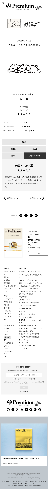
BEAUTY (7, 314)
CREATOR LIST (8, 290)
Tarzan (20, 483)
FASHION (8, 302)
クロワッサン (25, 481)
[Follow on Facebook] (39, 409)
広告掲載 (7, 283)
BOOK (6, 334)
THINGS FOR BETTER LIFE (30, 272)
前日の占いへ (12, 198)
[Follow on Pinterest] (35, 409)
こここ (30, 483)
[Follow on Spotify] (30, 409)
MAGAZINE (8, 343)
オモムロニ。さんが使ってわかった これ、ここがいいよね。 (31, 287)
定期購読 (7, 280)
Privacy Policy (28, 485)
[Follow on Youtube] (22, 409)
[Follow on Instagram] (8, 409)
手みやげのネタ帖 (25, 317)
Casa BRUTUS (17, 481)
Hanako (37, 481)
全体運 (24, 142)
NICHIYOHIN (9, 326)
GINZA (32, 481)
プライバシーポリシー (22, 382)
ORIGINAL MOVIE (8, 352)
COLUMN (8, 317)
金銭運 (13, 156)
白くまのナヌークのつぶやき (29, 334)
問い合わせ (8, 277)
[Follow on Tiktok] (26, 409)
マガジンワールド (12, 485)
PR (5, 357)
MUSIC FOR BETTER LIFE (29, 346)
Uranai (7, 337)
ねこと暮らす (23, 340)
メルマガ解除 (24, 391)
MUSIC (6, 328)
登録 (24, 387)
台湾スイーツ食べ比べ (27, 314)
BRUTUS (9, 481)
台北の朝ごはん (24, 311)
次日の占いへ (35, 198)
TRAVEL (7, 308)
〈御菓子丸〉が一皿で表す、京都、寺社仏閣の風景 (30, 292)
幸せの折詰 (23, 297)
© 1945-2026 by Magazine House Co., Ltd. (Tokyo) (24, 478)
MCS (34, 483)
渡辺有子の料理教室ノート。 (29, 326)
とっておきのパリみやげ (27, 306)
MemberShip (10, 286)
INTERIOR (8, 311)
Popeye (15, 483)
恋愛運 (13, 149)
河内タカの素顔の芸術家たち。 (30, 337)
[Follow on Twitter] (13, 409)
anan (3, 481)
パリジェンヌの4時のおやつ (29, 303)
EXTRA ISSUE (6, 347)
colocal (25, 483)
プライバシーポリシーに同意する (25, 379)
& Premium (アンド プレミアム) (24, 6)
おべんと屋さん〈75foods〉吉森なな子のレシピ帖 (31, 329)
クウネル (43, 481)
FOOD (6, 305)
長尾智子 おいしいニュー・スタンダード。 (31, 321)
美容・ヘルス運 (34, 156)
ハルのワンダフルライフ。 (28, 280)
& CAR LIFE (23, 343)
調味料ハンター (24, 300)
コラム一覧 (23, 348)
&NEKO (7, 320)
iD (5, 323)
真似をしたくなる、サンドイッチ (31, 283)
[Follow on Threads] (17, 409)
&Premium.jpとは (10, 273)
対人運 (35, 149)
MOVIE (7, 331)
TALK (6, 340)
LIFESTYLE (8, 299)
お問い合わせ (37, 485)
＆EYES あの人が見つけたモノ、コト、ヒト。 (31, 276)
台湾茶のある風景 (25, 308)
